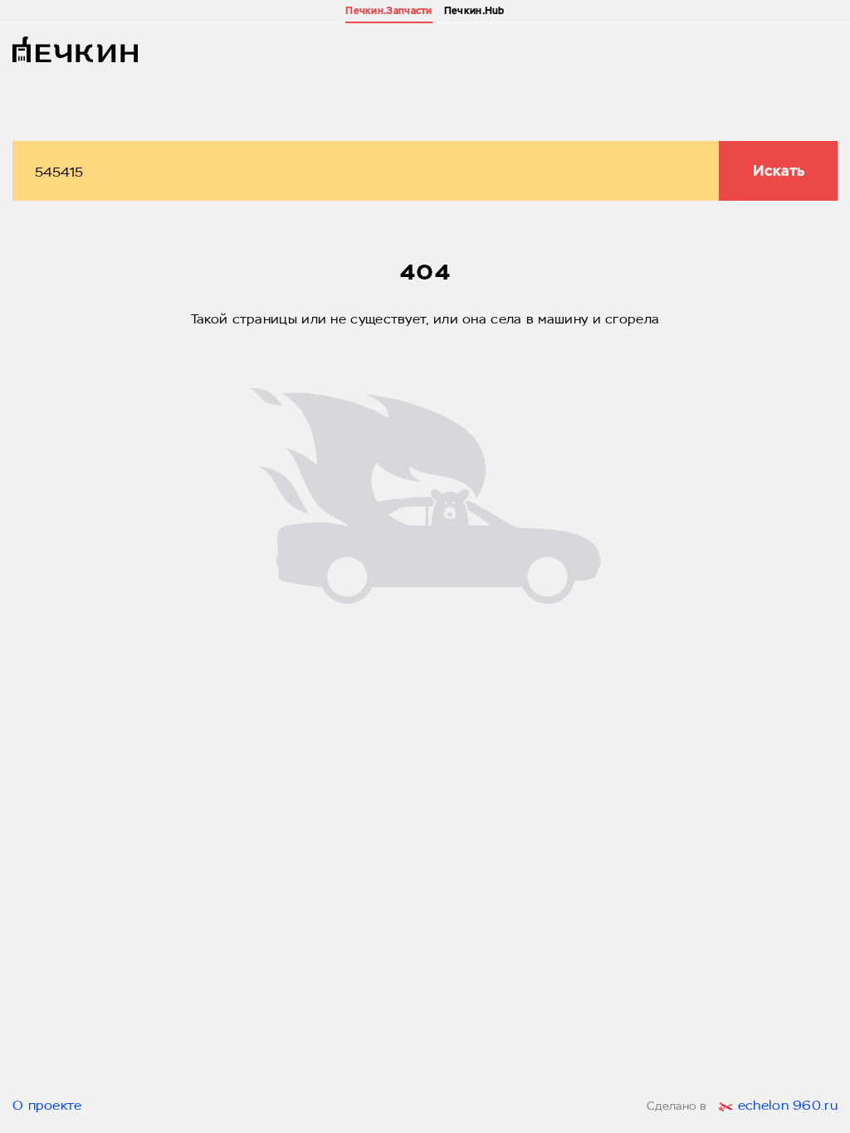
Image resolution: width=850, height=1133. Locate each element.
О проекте (47, 1106)
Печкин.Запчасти (388, 10)
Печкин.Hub (474, 10)
